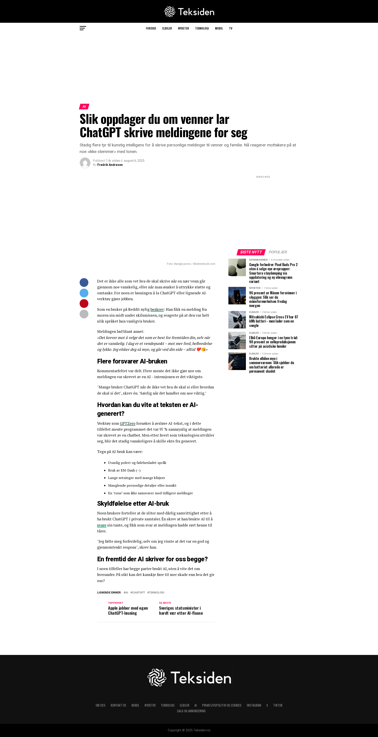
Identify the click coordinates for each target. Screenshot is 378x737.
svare (101, 525)
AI (126, 592)
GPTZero (127, 423)
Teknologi (202, 28)
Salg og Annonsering (191, 711)
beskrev (157, 309)
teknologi (156, 592)
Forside (151, 28)
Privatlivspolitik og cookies (222, 705)
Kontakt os (118, 705)
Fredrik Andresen (110, 165)
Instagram (254, 705)
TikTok (277, 705)
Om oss (100, 705)
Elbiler (167, 28)
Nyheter (183, 28)
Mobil (219, 28)
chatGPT (138, 592)
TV (230, 28)
